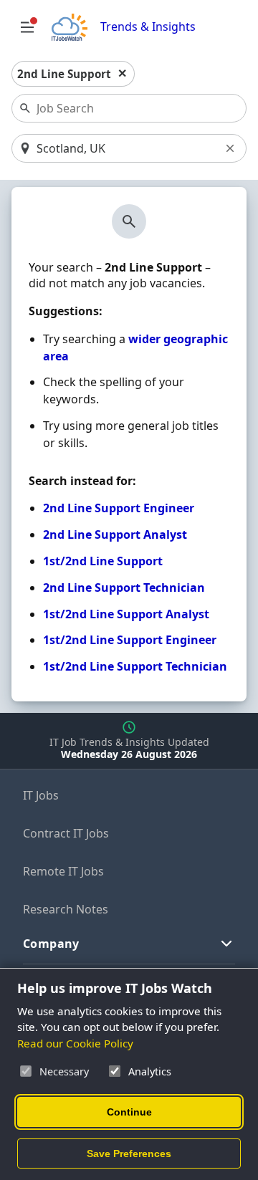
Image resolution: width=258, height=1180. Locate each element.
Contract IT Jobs (66, 833)
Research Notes (65, 909)
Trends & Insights (148, 27)
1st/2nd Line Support (103, 561)
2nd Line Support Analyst (115, 534)
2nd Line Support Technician (124, 587)
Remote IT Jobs (63, 871)
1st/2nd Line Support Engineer (129, 640)
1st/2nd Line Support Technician (135, 666)
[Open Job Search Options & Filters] (27, 27)
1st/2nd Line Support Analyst (126, 614)
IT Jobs (41, 795)
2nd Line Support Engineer (118, 508)
